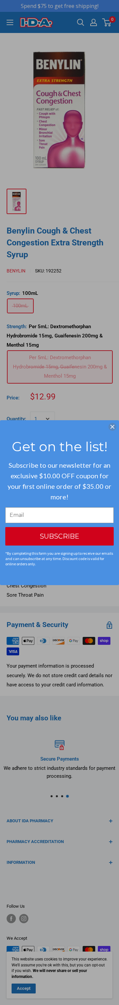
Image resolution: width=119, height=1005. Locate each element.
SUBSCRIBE (59, 536)
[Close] (112, 427)
